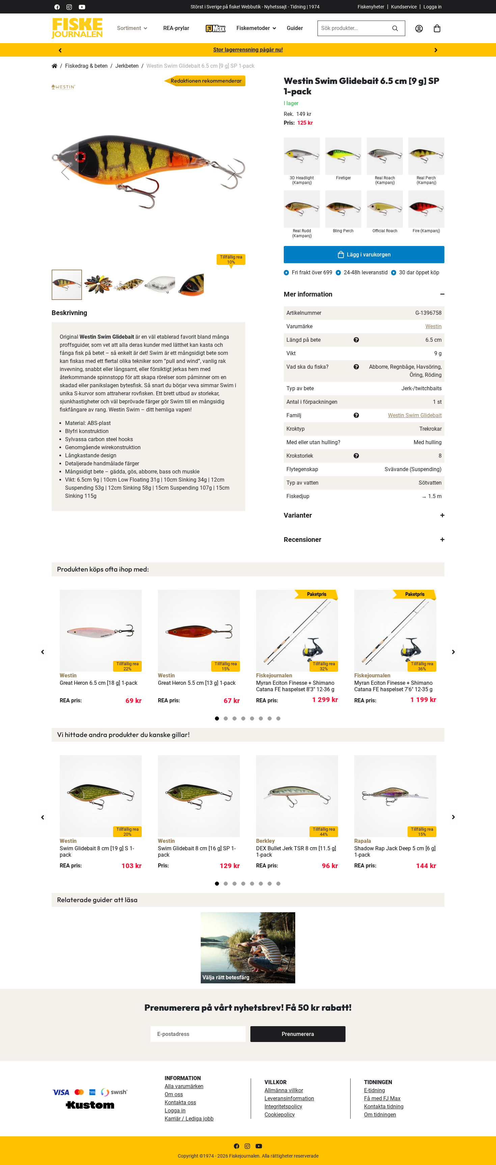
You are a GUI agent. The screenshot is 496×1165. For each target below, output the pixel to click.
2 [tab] (226, 718)
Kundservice (404, 6)
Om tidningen (380, 1114)
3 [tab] (234, 718)
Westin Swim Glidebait (415, 415)
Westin (433, 326)
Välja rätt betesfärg (225, 977)
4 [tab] (243, 718)
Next (436, 50)
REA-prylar (176, 28)
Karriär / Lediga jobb (189, 1118)
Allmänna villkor (284, 1090)
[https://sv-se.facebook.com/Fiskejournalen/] (57, 6)
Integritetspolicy (283, 1106)
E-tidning (374, 1090)
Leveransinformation (289, 1098)
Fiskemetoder (253, 28)
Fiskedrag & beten (86, 66)
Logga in (432, 6)
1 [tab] (217, 718)
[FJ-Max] (215, 28)
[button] (65, 172)
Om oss (174, 1094)
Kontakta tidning (384, 1106)
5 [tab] (252, 718)
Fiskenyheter (371, 6)
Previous (60, 50)
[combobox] (351, 28)
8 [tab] (278, 718)
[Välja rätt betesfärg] (248, 947)
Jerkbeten (127, 66)
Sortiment (129, 28)
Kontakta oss (180, 1102)
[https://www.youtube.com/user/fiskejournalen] (82, 6)
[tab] (364, 294)
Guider (295, 28)
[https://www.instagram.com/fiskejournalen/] (69, 6)
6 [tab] (261, 718)
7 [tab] (270, 718)
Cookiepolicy (280, 1114)
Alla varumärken (184, 1086)
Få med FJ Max (382, 1098)
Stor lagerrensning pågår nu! (248, 50)
